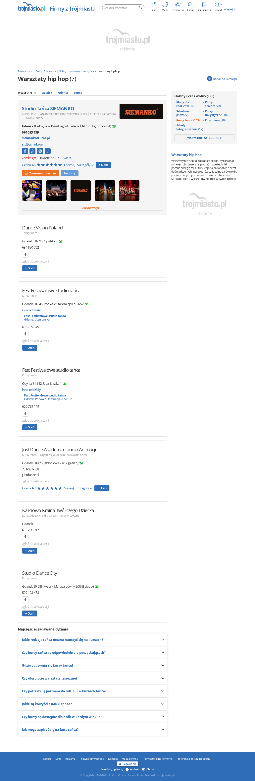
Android (135, 769)
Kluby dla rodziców (185, 104)
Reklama (70, 758)
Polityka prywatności (91, 758)
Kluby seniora (213, 104)
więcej (68, 158)
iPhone (150, 769)
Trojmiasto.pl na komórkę (157, 758)
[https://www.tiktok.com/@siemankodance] (48, 151)
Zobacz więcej (91, 208)
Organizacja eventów (103, 114)
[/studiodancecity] (25, 599)
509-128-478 (30, 592)
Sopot (78, 92)
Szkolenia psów (182, 113)
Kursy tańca (29, 114)
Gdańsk (47, 92)
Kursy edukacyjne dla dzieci (39, 515)
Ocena (48, 165)
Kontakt (113, 758)
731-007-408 (30, 469)
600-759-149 (30, 327)
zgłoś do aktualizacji (35, 261)
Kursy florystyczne (216, 113)
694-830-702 (30, 247)
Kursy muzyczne (69, 515)
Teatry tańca (29, 233)
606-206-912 (30, 530)
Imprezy (70, 173)
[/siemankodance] (40, 151)
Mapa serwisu (130, 758)
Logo (58, 758)
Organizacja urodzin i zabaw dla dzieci (63, 114)
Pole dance (215, 120)
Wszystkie (27, 92)
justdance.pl (30, 475)
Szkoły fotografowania (189, 127)
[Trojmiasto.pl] (31, 6)
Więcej (228, 9)
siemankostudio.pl (36, 138)
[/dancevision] (25, 254)
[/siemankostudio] (25, 151)
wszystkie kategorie (203, 138)
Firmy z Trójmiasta (72, 8)
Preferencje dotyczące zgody (193, 758)
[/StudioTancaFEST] (25, 334)
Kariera (47, 758)
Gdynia (63, 92)
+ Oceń (103, 165)
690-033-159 (30, 132)
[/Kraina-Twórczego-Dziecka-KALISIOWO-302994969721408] (25, 537)
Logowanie (129, 764)
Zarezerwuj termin (42, 173)
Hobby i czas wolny (194, 96)
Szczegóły (84, 165)
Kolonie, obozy (34, 118)
